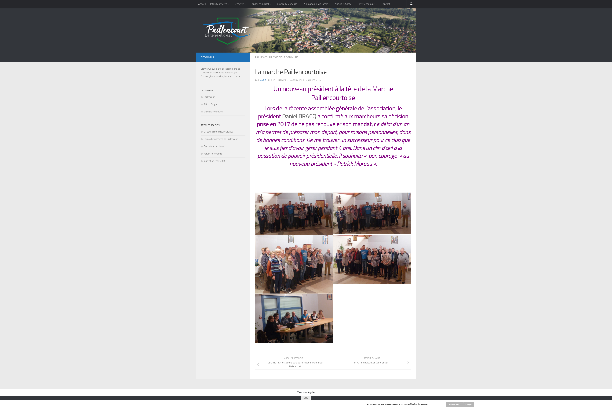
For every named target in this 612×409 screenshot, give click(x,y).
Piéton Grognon (211, 104)
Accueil (202, 3)
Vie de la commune (286, 57)
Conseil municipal (260, 3)
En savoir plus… (454, 405)
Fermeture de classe (214, 146)
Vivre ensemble (366, 3)
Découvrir (239, 3)
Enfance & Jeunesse (286, 3)
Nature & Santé (343, 3)
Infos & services (218, 3)
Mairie (262, 80)
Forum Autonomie (213, 153)
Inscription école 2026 (214, 161)
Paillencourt (263, 57)
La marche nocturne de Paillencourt (221, 139)
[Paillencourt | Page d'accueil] (226, 31)
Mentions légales (306, 392)
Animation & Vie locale (316, 3)
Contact (386, 3)
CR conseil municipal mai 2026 (218, 131)
